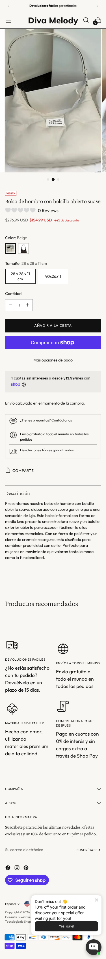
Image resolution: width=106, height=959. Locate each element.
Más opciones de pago (53, 360)
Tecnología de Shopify (19, 922)
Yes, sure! (66, 926)
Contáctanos (61, 420)
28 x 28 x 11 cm (20, 276)
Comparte (23, 470)
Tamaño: (26, 263)
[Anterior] (8, 6)
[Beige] (10, 248)
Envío (10, 403)
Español (10, 904)
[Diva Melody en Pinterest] (26, 868)
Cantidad (13, 293)
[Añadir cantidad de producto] (27, 305)
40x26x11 (53, 276)
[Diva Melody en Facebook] (8, 868)
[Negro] (23, 248)
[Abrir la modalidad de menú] (8, 20)
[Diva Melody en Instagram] (17, 868)
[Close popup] (96, 900)
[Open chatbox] (93, 947)
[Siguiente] (97, 6)
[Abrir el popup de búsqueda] (86, 20)
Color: (16, 237)
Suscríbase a (89, 850)
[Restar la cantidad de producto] (10, 305)
